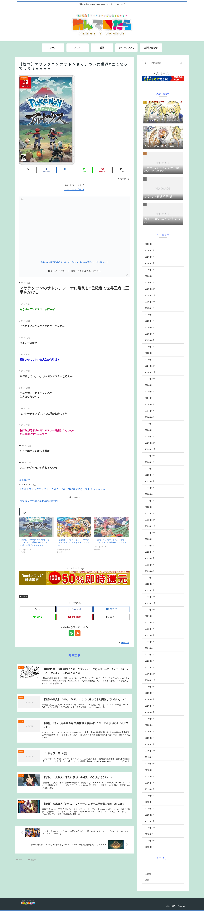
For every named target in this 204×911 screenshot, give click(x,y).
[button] (121, 170)
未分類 (24, 596)
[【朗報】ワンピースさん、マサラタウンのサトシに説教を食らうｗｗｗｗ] (74, 527)
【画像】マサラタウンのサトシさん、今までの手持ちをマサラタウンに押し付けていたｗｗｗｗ (35, 542)
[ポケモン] (74, 227)
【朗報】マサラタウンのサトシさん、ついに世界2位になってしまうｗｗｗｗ (62, 489)
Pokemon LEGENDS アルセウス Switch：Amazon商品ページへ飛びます (74, 262)
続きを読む (25, 480)
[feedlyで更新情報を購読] (71, 633)
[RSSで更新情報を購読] (77, 633)
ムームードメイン (74, 189)
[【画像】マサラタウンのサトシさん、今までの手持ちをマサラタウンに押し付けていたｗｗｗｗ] (36, 527)
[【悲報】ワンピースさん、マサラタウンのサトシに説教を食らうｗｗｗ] (111, 527)
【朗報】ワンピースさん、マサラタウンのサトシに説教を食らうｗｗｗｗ (73, 542)
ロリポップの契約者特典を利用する (39, 501)
